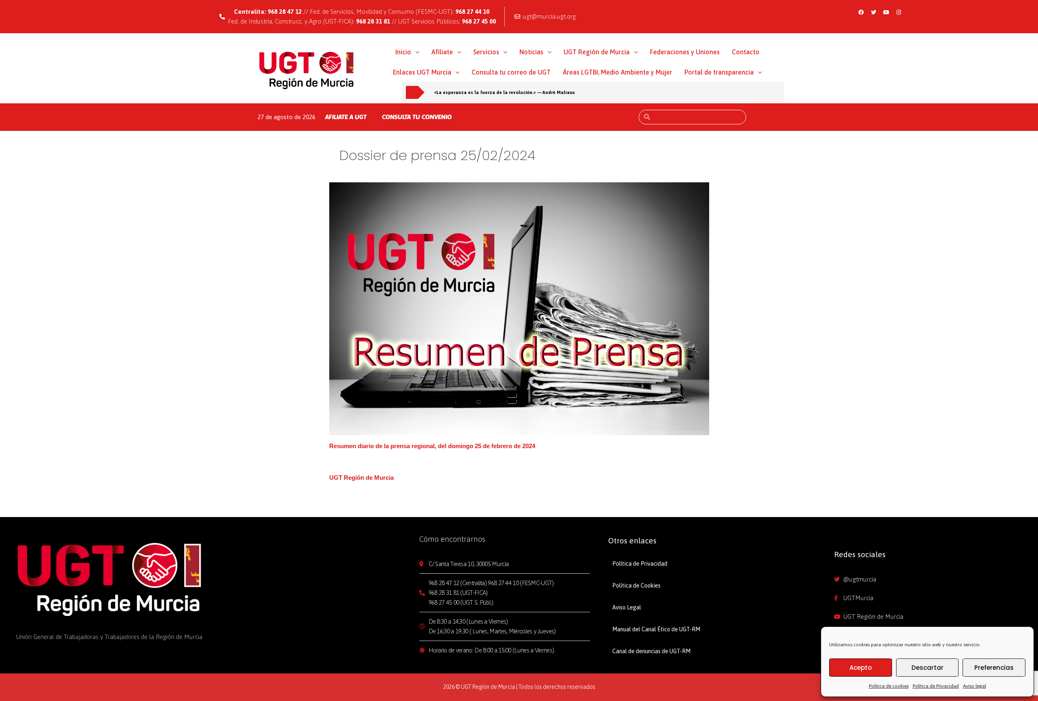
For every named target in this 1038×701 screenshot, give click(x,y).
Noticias (531, 52)
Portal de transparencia (719, 72)
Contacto (745, 52)
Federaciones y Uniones (685, 52)
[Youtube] (886, 12)
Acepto (860, 667)
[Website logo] (307, 70)
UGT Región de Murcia (597, 52)
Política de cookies (889, 686)
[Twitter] (873, 12)
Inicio (403, 52)
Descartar (927, 667)
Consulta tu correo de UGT (511, 72)
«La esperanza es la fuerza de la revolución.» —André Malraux (504, 92)
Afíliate (442, 52)
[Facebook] (861, 12)
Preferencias (994, 667)
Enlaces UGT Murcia (422, 72)
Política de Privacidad (936, 686)
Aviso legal (974, 686)
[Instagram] (898, 12)
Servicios (486, 52)
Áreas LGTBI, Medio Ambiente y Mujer (617, 72)
